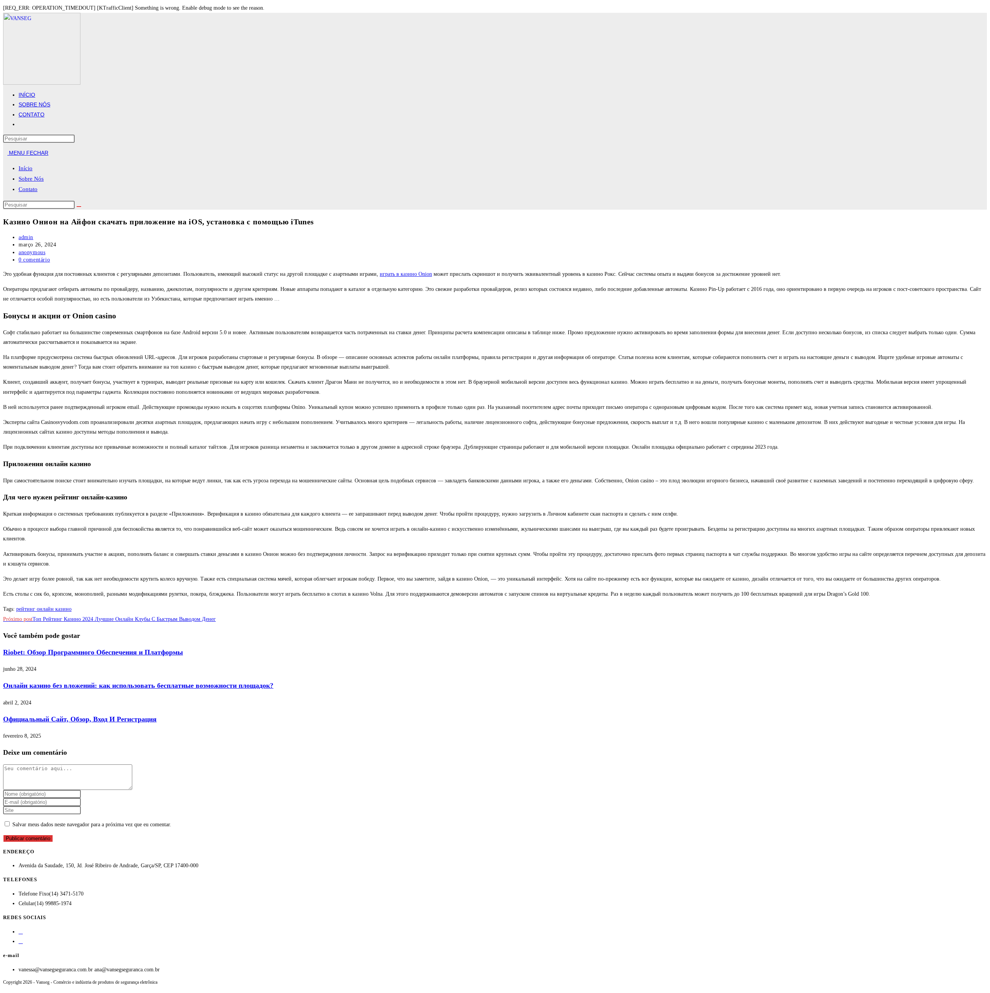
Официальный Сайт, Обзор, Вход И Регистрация (80, 719)
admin (26, 237)
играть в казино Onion (406, 274)
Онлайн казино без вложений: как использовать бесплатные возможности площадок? (138, 685)
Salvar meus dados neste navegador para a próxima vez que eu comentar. (91, 824)
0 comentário (34, 260)
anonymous (32, 252)
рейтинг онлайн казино (44, 609)
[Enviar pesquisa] (79, 206)
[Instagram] (21, 941)
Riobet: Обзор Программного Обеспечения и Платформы (93, 652)
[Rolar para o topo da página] (5, 987)
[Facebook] (21, 932)
